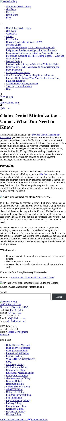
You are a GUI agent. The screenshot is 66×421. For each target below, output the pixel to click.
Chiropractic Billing (15, 370)
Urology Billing (13, 414)
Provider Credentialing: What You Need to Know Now (33, 78)
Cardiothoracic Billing (17, 367)
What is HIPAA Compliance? (20, 359)
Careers (10, 12)
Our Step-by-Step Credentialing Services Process (30, 75)
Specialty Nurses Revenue (19, 86)
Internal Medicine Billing (18, 386)
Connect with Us (39, 419)
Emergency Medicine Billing (20, 372)
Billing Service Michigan (18, 347)
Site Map (4, 334)
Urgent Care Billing (15, 411)
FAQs (9, 361)
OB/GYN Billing (14, 389)
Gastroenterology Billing (18, 378)
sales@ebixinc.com (9, 102)
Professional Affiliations (17, 353)
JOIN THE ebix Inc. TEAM (14, 419)
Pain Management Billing (18, 395)
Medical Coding (14, 61)
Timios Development (17, 331)
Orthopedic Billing (15, 392)
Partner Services (14, 356)
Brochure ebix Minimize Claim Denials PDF (32, 277)
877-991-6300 (16, 310)
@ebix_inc (5, 108)
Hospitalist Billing (15, 384)
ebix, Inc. (43, 174)
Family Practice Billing (17, 375)
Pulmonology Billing (16, 406)
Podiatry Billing (13, 403)
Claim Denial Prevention (18, 72)
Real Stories (12, 15)
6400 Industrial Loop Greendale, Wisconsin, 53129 (14, 305)
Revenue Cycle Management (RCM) (24, 42)
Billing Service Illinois (17, 350)
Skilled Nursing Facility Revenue (22, 83)
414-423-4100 (14, 312)
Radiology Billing (14, 408)
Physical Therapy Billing (18, 400)
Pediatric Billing (14, 397)
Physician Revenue (15, 80)
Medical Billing (13, 44)
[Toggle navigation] (1, 23)
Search (3, 292)
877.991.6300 (7, 97)
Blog (8, 17)
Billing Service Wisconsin (18, 345)
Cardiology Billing (15, 364)
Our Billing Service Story (18, 6)
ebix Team (11, 9)
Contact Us (11, 33)
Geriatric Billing (14, 381)
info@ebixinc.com (16, 318)
